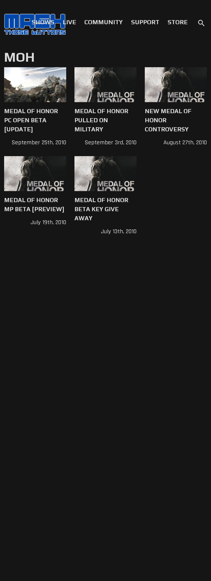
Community (103, 22)
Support (145, 22)
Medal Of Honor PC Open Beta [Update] (31, 120)
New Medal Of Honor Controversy (168, 120)
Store (178, 22)
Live (69, 22)
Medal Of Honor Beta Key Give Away (101, 209)
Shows (43, 22)
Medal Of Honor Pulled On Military (101, 120)
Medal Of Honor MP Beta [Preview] (34, 204)
